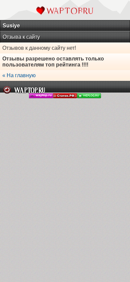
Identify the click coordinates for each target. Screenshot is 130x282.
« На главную (19, 75)
